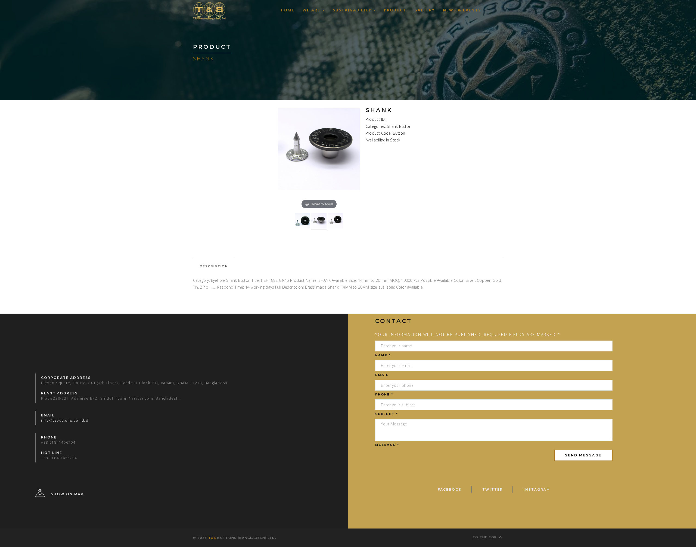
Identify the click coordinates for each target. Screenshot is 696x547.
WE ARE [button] (312, 10)
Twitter (492, 489)
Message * (387, 445)
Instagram (537, 489)
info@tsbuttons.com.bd (65, 420)
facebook (450, 489)
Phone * (384, 394)
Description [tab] (214, 266)
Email (382, 375)
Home (287, 10)
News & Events (462, 10)
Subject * (386, 414)
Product (395, 10)
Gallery (424, 10)
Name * (383, 355)
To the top (485, 537)
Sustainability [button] (353, 10)
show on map (67, 494)
